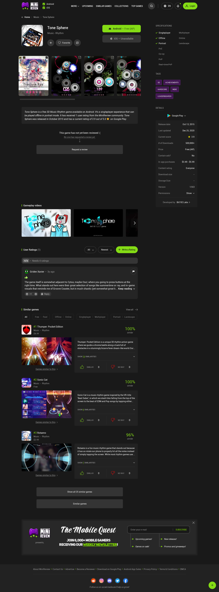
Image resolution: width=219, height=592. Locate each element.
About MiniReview (41, 569)
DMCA (183, 569)
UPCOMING (87, 6)
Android (124, 28)
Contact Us (58, 569)
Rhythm (59, 33)
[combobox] (89, 250)
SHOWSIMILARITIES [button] (86, 356)
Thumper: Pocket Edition (48, 326)
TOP (137, 6)
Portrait (162, 43)
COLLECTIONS (121, 6)
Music (50, 33)
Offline (162, 38)
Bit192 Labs (182, 202)
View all (129, 309)
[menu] (107, 6)
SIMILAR (104, 6)
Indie (175, 89)
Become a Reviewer (86, 569)
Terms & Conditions (168, 569)
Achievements (171, 82)
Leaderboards (164, 96)
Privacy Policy (150, 569)
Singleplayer (164, 32)
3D (159, 82)
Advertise (69, 569)
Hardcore (162, 89)
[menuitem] (75, 6)
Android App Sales (132, 569)
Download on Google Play (109, 569)
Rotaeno (40, 432)
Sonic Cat (40, 379)
